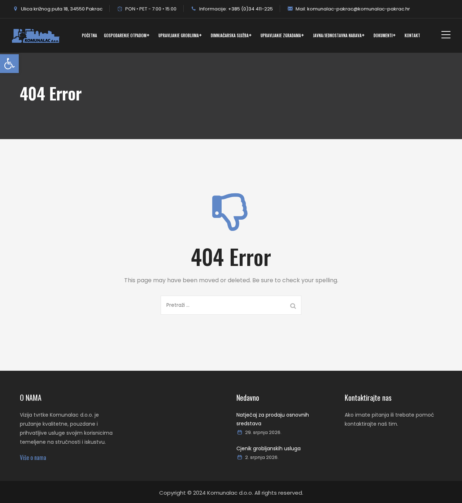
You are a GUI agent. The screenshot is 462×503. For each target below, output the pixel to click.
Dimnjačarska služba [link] (230, 35)
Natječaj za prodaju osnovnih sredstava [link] (272, 419)
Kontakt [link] (412, 35)
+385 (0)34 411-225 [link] (250, 8)
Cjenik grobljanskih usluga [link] (268, 448)
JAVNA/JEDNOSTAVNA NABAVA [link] (337, 35)
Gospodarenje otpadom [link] (125, 35)
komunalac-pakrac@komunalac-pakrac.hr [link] (358, 8)
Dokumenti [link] (383, 35)
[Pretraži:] (231, 305)
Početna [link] (89, 35)
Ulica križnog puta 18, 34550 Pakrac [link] (61, 8)
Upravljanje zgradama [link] (281, 35)
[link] (9, 63)
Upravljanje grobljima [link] (178, 35)
